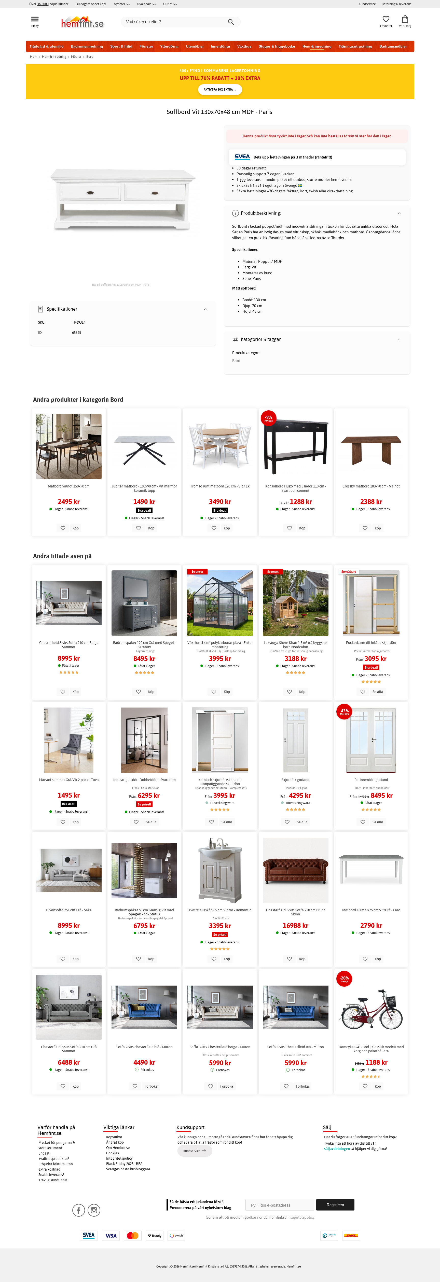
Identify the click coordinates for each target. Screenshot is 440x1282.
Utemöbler (195, 46)
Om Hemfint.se (118, 1147)
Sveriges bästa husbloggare (128, 1169)
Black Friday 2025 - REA (124, 1163)
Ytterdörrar (169, 46)
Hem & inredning (317, 46)
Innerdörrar (220, 46)
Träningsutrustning (355, 46)
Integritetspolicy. (301, 1217)
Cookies (112, 1153)
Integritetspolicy (119, 1158)
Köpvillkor (114, 1137)
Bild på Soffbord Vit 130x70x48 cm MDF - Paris (120, 284)
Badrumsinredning (87, 46)
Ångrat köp (115, 1142)
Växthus (244, 46)
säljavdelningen (337, 1148)
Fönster (146, 46)
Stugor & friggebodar (277, 46)
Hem (33, 56)
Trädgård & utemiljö (47, 46)
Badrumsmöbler (393, 46)
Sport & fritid (121, 46)
